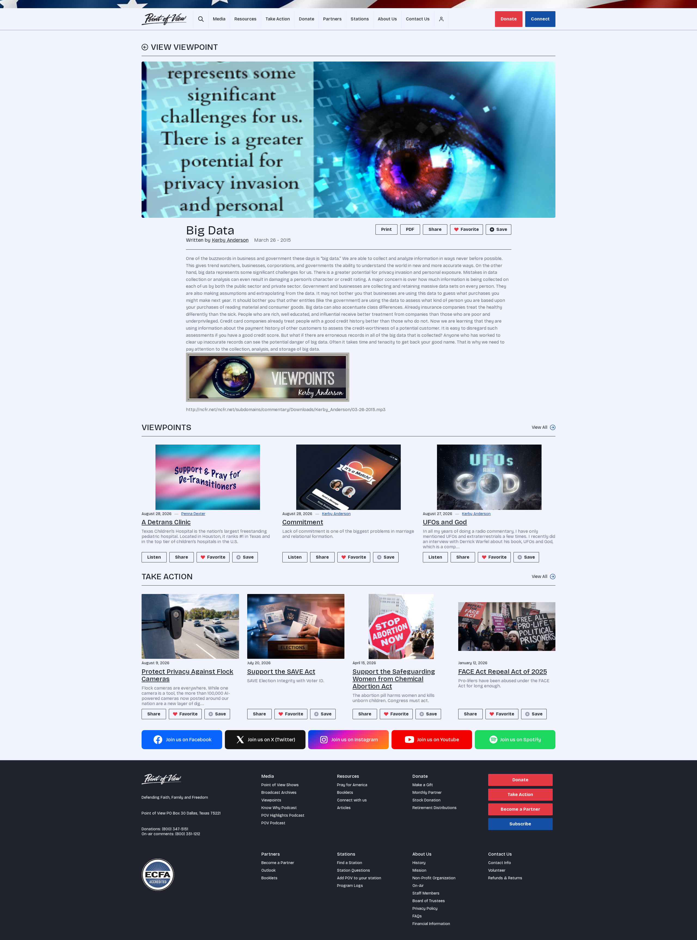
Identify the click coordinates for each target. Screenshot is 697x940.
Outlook (268, 870)
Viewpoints (271, 800)
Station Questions (353, 870)
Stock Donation (426, 800)
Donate (509, 19)
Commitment (302, 522)
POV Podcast (273, 823)
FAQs (417, 916)
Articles (344, 808)
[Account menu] (441, 19)
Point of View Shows (280, 785)
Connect (540, 19)
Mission (419, 870)
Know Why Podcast (279, 808)
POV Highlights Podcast (282, 815)
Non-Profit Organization (434, 878)
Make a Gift (422, 785)
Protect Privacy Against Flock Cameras (187, 675)
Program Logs (350, 885)
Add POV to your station (359, 878)
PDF (410, 229)
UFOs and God (445, 522)
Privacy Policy (425, 908)
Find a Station (349, 863)
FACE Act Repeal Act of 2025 (502, 671)
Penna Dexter (193, 514)
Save (501, 229)
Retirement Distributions (434, 808)
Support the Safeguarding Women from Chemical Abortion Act (394, 679)
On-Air (418, 885)
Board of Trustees (428, 901)
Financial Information (431, 923)
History (419, 863)
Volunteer (496, 870)
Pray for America (352, 785)
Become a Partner (520, 809)
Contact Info (499, 863)
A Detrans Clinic (166, 522)
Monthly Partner (427, 792)
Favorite (470, 229)
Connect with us (352, 800)
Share (435, 229)
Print (386, 229)
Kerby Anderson (230, 240)
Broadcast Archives (278, 792)
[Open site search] (201, 19)
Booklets (345, 792)
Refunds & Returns (505, 878)
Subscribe (520, 823)
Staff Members (425, 893)
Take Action (520, 794)
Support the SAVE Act (281, 671)
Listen (154, 557)
